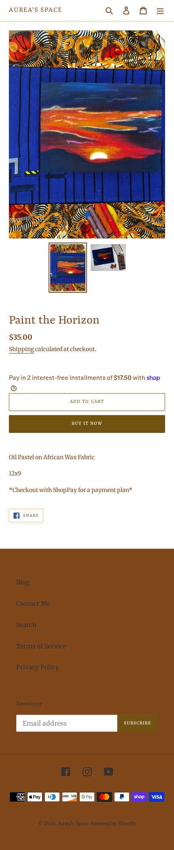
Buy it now (87, 423)
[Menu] (160, 10)
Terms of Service (41, 646)
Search (26, 624)
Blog (23, 582)
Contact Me (33, 603)
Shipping (21, 349)
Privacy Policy (37, 667)
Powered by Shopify (113, 823)
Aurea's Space (35, 10)
